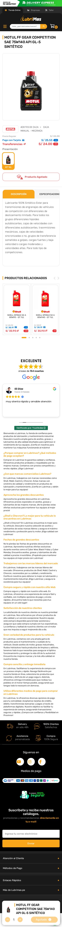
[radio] (8, 161)
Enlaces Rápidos (12, 880)
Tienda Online (14, 10)
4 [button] (36, 337)
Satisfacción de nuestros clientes (22, 608)
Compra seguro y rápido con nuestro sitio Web (29, 587)
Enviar (31, 843)
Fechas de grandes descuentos (21, 539)
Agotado (41, 919)
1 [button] (24, 337)
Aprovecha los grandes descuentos (23, 494)
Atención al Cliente (13, 858)
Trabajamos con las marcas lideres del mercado (30, 563)
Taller (51, 10)
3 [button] (32, 337)
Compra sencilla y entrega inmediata (24, 664)
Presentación (10, 149)
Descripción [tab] (19, 194)
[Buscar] (43, 26)
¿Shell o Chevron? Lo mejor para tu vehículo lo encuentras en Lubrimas (29, 517)
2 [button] (29, 337)
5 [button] (39, 337)
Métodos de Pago (12, 868)
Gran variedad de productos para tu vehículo (28, 634)
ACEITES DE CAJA (29, 127)
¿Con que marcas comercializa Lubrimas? (27, 473)
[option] (31, 87)
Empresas (35, 10)
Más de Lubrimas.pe (14, 890)
